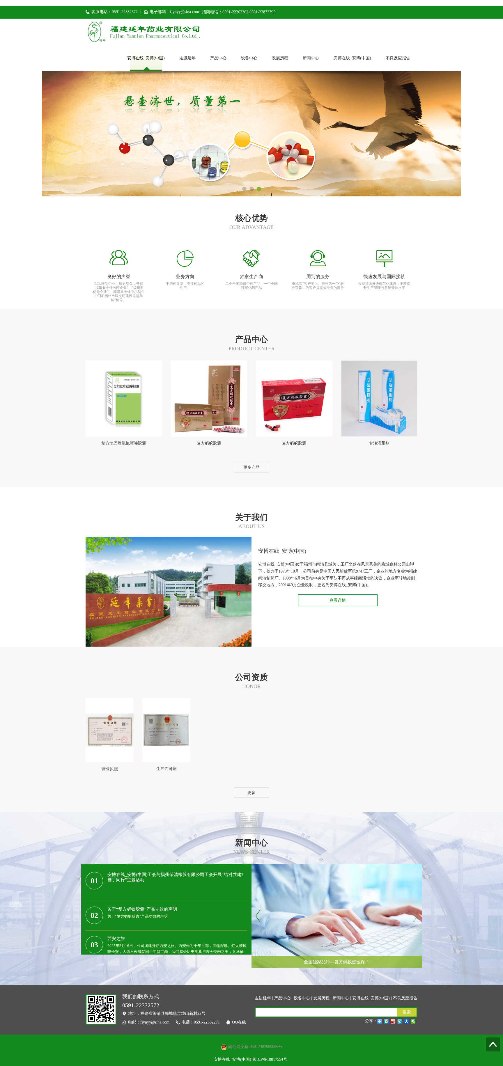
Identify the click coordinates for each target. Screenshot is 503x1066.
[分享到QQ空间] (386, 1021)
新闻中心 (311, 58)
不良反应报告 (398, 58)
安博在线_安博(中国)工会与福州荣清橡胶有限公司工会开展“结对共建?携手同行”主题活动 (175, 877)
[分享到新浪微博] (393, 1021)
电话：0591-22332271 (201, 1022)
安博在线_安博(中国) (146, 58)
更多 (251, 792)
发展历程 (280, 58)
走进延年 (187, 58)
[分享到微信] (413, 1021)
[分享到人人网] (406, 1021)
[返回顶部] (493, 1044)
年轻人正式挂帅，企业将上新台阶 (336, 948)
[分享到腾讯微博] (399, 1021)
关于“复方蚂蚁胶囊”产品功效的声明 (142, 909)
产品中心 (218, 58)
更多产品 (251, 467)
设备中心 (249, 58)
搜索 (407, 1012)
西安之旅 (116, 938)
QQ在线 (239, 1022)
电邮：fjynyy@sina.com (148, 1022)
